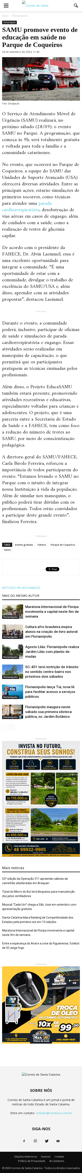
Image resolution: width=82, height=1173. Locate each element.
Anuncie (45, 1156)
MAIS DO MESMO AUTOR (20, 595)
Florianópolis (9, 22)
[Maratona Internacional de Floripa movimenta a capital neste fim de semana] (12, 611)
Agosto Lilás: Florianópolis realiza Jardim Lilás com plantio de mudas (52, 652)
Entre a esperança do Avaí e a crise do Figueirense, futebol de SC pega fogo (40, 945)
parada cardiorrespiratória (27, 206)
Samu (7, 549)
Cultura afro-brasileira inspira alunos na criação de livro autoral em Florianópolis (51, 631)
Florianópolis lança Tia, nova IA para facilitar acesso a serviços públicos (50, 692)
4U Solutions (56, 1161)
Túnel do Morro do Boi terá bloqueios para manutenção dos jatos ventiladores (38, 894)
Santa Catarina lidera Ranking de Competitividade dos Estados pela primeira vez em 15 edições (37, 920)
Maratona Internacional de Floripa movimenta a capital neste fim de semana (52, 611)
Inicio (5, 16)
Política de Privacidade (31, 1161)
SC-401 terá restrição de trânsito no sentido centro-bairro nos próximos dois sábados (51, 672)
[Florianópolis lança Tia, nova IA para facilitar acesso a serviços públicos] (12, 692)
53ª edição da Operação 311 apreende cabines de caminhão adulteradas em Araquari (35, 881)
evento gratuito (24, 544)
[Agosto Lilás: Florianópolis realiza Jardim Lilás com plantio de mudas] (12, 652)
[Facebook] (24, 1141)
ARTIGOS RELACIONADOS (21, 587)
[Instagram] (35, 1141)
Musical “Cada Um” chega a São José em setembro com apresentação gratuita (39, 907)
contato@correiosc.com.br (54, 1113)
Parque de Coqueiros (63, 544)
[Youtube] (58, 1141)
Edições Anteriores (26, 1156)
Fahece (42, 544)
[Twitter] (46, 1141)
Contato (59, 1156)
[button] (76, 5)
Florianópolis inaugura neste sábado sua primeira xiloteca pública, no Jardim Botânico (48, 712)
